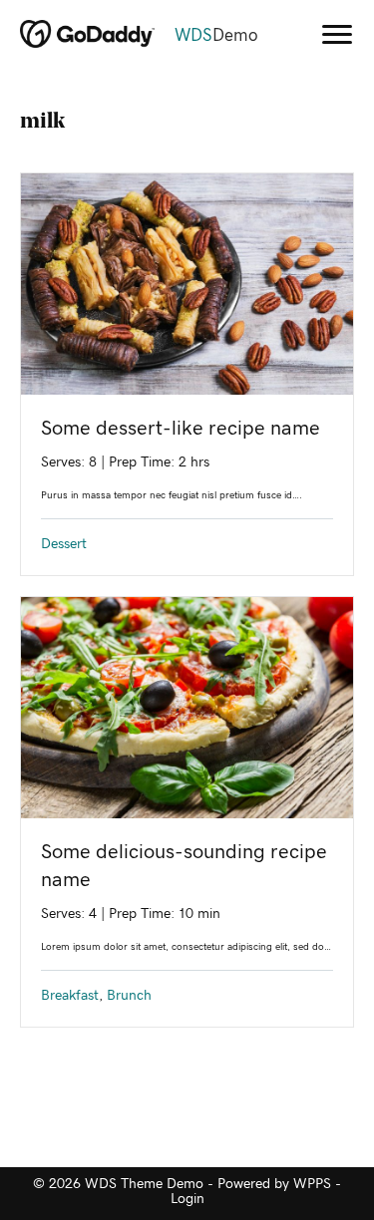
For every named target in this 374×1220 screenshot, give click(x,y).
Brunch (129, 996)
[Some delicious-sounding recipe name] (187, 707)
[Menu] (337, 35)
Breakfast (70, 996)
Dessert (64, 544)
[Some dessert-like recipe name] (187, 283)
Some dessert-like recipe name (180, 429)
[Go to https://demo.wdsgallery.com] (149, 36)
